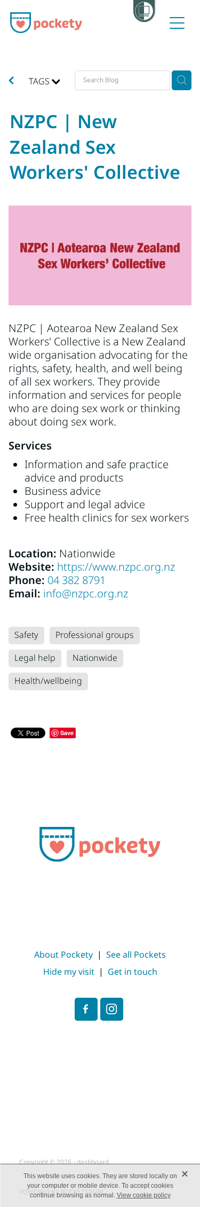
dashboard (93, 1162)
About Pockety (63, 955)
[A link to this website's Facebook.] (86, 1009)
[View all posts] (11, 81)
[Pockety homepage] (87, 22)
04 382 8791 (76, 580)
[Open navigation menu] (177, 23)
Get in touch (132, 972)
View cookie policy (144, 1195)
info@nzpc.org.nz (85, 594)
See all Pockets (136, 955)
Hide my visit (68, 972)
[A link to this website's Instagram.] (111, 1009)
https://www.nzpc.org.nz (116, 567)
